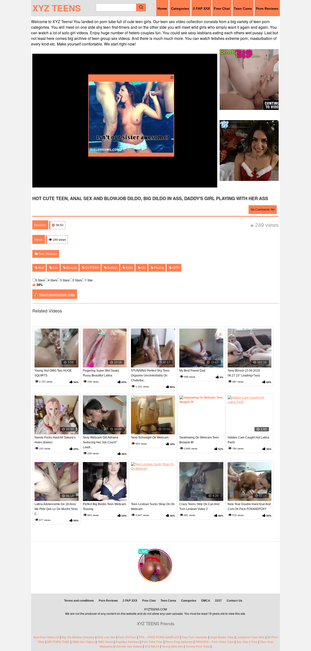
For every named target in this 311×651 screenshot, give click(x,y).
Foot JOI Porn (127, 637)
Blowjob (71, 267)
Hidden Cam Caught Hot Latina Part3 (248, 440)
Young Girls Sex (172, 646)
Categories (180, 8)
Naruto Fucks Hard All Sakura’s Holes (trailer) (55, 440)
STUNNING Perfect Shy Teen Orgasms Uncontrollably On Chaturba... (150, 375)
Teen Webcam (47, 254)
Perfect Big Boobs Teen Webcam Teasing (104, 506)
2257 (218, 600)
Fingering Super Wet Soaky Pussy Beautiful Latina (101, 373)
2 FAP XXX (201, 8)
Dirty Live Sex (106, 637)
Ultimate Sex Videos (128, 646)
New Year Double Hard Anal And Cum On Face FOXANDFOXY (249, 506)
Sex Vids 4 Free (246, 642)
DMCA (205, 600)
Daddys (112, 267)
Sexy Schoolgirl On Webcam (150, 437)
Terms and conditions (79, 600)
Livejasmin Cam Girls (250, 637)
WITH (176, 267)
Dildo (129, 267)
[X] (172, 77)
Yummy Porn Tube (198, 646)
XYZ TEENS (56, 7)
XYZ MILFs (152, 646)
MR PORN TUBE (58, 642)
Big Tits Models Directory (78, 637)
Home (162, 8)
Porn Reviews (267, 8)
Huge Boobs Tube (222, 637)
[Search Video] (141, 7)
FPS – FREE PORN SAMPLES (159, 637)
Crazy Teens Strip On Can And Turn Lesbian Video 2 (199, 506)
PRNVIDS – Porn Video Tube (214, 642)
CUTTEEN (92, 267)
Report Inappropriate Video (57, 294)
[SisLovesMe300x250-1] (131, 151)
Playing (158, 267)
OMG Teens (105, 642)
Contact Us (234, 600)
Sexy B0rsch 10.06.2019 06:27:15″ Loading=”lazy (244, 373)
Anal (40, 267)
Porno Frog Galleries (179, 642)
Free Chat (222, 8)
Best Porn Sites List (46, 637)
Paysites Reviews (127, 642)
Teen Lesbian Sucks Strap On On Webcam (153, 506)
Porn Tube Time (152, 642)
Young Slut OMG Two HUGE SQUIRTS (53, 373)
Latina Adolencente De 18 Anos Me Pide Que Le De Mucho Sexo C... (56, 509)
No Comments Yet (263, 209)
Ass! (55, 267)
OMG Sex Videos (83, 642)
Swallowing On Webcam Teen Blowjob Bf (199, 440)
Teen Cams (243, 8)
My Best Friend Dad (192, 370)
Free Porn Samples (194, 637)
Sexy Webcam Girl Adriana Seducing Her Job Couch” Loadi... (100, 442)
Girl (143, 267)
